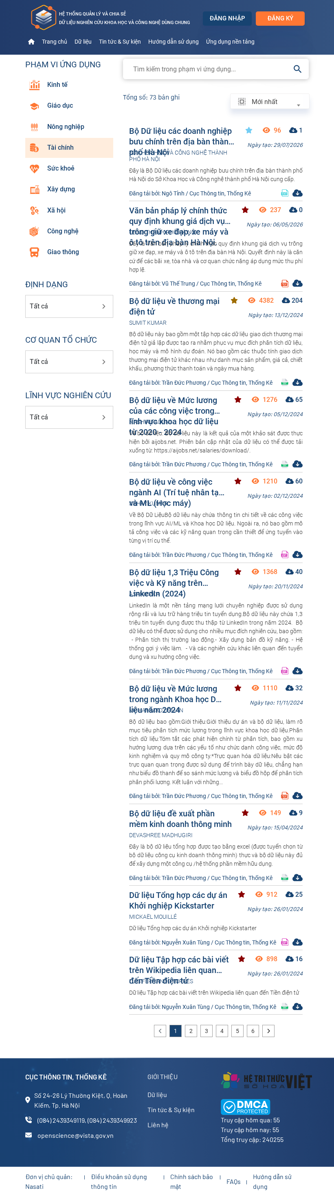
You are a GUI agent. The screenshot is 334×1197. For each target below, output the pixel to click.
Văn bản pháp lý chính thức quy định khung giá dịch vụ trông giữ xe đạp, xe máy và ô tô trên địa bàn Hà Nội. (179, 216)
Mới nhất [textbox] (264, 102)
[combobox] (275, 102)
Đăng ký (280, 18)
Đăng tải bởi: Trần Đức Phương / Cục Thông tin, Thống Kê (200, 382)
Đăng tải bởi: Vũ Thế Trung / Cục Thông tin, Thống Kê (195, 283)
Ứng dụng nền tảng (230, 41)
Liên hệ (158, 1124)
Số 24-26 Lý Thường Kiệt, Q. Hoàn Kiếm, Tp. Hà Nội (80, 1100)
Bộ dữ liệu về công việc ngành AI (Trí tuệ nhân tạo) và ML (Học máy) (177, 487)
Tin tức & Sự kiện (120, 41)
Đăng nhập (227, 18)
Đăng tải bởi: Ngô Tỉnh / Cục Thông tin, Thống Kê (190, 193)
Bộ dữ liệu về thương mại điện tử (174, 306)
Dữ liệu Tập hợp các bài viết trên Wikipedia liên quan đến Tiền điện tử (179, 965)
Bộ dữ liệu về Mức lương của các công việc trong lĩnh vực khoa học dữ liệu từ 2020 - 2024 (173, 405)
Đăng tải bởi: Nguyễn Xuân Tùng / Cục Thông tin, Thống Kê (202, 942)
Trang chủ (54, 41)
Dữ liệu (83, 41)
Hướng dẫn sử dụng (173, 41)
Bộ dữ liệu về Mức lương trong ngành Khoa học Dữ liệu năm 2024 (175, 694)
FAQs (233, 1181)
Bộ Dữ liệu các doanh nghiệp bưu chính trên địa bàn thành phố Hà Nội (181, 136)
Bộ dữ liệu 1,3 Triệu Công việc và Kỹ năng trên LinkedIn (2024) (174, 577)
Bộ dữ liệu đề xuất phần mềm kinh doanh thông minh (180, 819)
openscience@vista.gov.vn (75, 1135)
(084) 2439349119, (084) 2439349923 (87, 1120)
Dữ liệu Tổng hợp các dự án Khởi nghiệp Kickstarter (178, 900)
